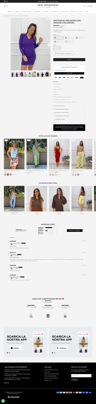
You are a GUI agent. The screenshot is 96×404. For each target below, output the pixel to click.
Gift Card (80, 11)
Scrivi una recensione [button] (75, 230)
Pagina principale (7, 15)
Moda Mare (17, 11)
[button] (56, 25)
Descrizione (56, 81)
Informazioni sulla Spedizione (50, 376)
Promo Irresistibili (54, 11)
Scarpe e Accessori (64, 11)
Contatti (86, 11)
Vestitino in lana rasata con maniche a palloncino (19, 15)
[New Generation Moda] (48, 6)
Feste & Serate (37, 11)
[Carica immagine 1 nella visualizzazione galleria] (30, 44)
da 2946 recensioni (48, 302)
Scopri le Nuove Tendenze (48, 136)
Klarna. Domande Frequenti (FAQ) (51, 374)
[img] (13, 241)
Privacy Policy (47, 372)
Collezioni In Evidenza (27, 11)
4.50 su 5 (25, 230)
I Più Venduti (73, 11)
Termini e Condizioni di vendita (51, 370)
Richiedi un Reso (47, 380)
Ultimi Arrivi (10, 11)
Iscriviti (75, 379)
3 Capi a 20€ (45, 11)
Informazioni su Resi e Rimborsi (51, 378)
